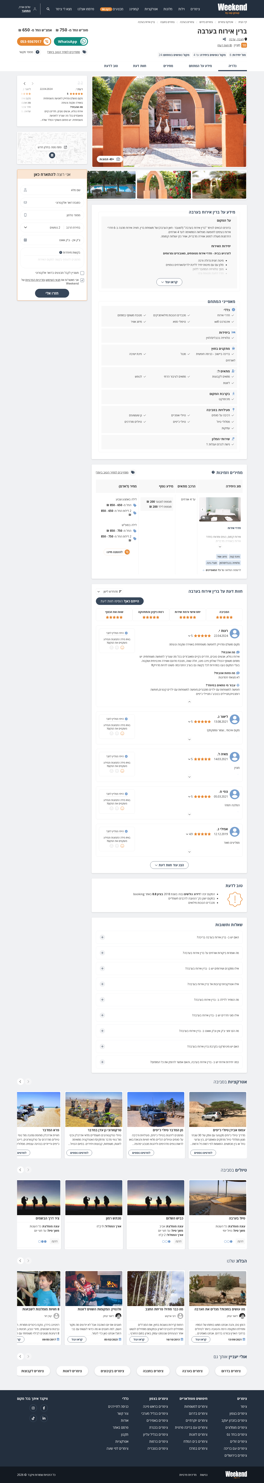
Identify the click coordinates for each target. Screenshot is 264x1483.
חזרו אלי (52, 293)
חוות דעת (139, 66)
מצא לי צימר (64, 9)
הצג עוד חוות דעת (171, 865)
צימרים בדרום (206, 22)
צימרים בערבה (187, 22)
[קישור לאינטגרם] (33, 1408)
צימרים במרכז (198, 1448)
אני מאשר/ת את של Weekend (50, 281)
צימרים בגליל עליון (155, 1434)
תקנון (124, 1434)
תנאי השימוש (53, 280)
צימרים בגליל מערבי (154, 1413)
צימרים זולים (238, 1441)
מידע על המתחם (200, 66)
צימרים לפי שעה (117, 1448)
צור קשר (122, 1413)
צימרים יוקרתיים (196, 1420)
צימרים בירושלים (235, 1455)
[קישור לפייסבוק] (44, 1408)
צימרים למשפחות (195, 1406)
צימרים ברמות (158, 1441)
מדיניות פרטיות (187, 1475)
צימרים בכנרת (158, 1427)
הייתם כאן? (120, 601)
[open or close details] (189, 636)
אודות (124, 1420)
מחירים (168, 66)
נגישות (203, 1475)
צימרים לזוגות (72, 1371)
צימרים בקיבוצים (112, 1371)
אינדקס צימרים (225, 22)
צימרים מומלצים (236, 1427)
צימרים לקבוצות (32, 1371)
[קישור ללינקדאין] (44, 1418)
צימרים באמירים (157, 1420)
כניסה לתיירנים (118, 1406)
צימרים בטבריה (157, 1448)
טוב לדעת (111, 66)
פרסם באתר (120, 1427)
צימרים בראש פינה (155, 1406)
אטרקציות (121, 1441)
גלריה (233, 66)
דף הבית (242, 22)
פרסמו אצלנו (86, 9)
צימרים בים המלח (195, 1441)
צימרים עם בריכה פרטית (191, 1427)
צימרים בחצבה (167, 22)
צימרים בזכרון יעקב (234, 1420)
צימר (244, 1406)
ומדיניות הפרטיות (35, 280)
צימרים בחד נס (237, 1434)
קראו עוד (171, 282)
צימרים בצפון (238, 1413)
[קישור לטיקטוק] (33, 1418)
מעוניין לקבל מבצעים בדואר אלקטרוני (57, 272)
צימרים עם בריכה (235, 1448)
